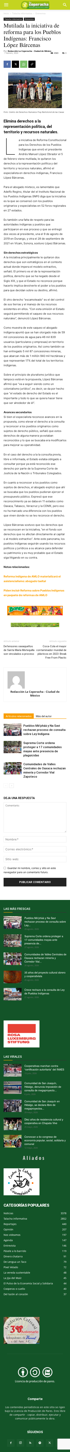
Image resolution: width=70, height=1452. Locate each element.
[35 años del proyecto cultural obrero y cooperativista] (13, 977)
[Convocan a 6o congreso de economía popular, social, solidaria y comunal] (13, 1141)
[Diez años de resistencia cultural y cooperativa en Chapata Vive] (13, 1124)
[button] (65, 5)
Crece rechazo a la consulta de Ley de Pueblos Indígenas (44, 991)
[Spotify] (39, 1443)
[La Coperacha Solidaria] (35, 625)
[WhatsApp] (23, 64)
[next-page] (11, 785)
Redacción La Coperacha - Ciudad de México (29, 51)
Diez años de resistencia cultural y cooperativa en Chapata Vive (43, 1121)
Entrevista (41, 13)
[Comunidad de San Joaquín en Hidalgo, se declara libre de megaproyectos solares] (13, 1105)
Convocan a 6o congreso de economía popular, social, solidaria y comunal (45, 1140)
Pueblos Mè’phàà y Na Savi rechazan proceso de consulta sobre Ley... (45, 921)
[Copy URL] (32, 64)
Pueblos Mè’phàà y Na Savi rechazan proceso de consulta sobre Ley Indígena (44, 730)
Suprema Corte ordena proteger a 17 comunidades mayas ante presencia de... (43, 939)
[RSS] (30, 1443)
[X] (15, 64)
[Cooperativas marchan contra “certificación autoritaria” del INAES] (13, 1070)
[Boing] (35, 610)
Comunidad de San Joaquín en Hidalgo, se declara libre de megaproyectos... (42, 1104)
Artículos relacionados (19, 716)
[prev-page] (6, 785)
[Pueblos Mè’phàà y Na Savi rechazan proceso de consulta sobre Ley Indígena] (13, 730)
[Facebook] (7, 64)
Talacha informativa (22, 13)
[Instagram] (20, 1442)
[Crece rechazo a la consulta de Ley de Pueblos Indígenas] (13, 994)
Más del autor (44, 716)
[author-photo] (35, 680)
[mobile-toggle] (6, 5)
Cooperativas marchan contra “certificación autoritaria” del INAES (44, 1067)
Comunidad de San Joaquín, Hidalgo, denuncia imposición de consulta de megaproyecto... (42, 1086)
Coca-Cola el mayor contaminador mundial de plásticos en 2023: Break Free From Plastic (51, 652)
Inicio (6, 13)
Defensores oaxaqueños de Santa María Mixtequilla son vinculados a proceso (19, 650)
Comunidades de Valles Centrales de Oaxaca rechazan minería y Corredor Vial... (45, 957)
